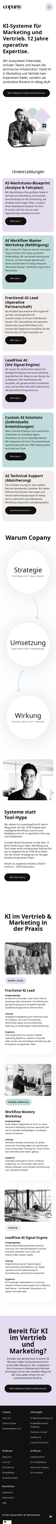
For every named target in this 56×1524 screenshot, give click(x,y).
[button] (49, 7)
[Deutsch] (7, 1522)
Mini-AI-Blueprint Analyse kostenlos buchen (26, 93)
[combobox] (7, 1522)
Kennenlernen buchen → (20, 510)
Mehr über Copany (17, 877)
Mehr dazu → (15, 221)
